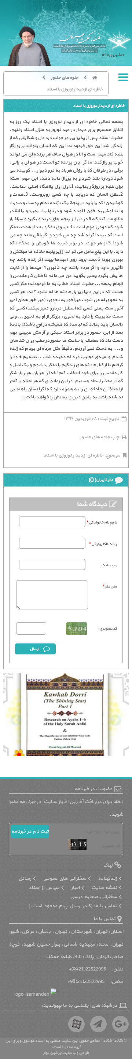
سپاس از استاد (44, 887)
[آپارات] (76, 1024)
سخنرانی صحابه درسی (93, 897)
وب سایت (109, 565)
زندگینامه (107, 878)
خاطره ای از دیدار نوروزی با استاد (75, 89)
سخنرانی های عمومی (64, 878)
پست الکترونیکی (103, 544)
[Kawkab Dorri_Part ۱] (66, 716)
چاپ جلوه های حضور (99, 437)
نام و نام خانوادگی (102, 522)
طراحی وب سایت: (75, 1053)
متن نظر (110, 586)
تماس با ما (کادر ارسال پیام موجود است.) (72, 906)
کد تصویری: (107, 628)
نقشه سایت (104, 887)
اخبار (75, 887)
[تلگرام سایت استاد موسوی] (98, 1024)
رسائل (24, 878)
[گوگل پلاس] (120, 1024)
